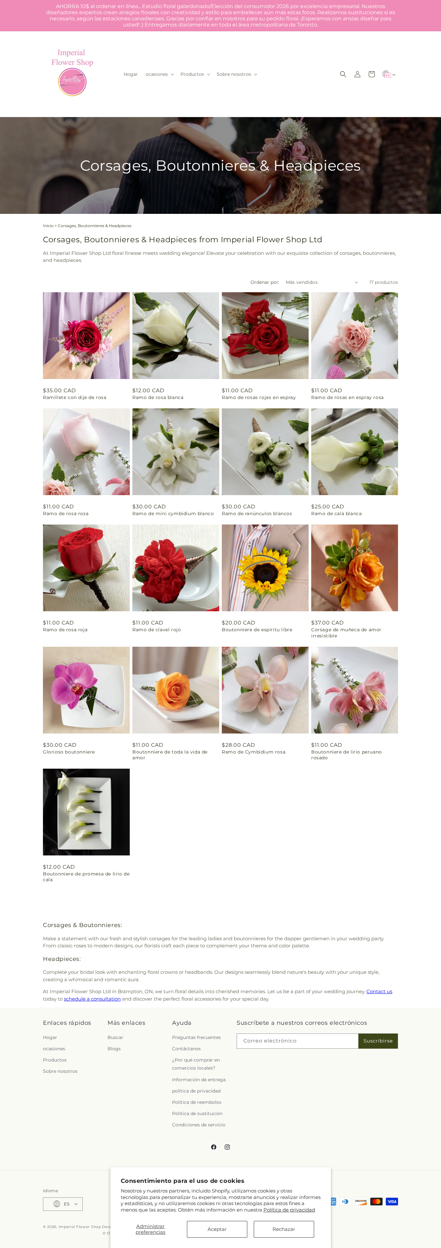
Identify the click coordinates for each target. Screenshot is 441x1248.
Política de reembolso (196, 1102)
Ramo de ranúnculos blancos (257, 513)
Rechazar (283, 1229)
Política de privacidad (289, 1210)
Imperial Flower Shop (80, 1226)
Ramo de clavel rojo (156, 630)
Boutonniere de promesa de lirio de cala (86, 877)
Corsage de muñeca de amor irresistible (346, 632)
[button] (159, 74)
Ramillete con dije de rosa (75, 397)
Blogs (114, 1048)
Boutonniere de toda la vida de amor (170, 755)
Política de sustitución (197, 1113)
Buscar (115, 1037)
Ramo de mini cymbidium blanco (173, 513)
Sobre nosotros (60, 1071)
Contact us (379, 991)
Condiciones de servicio (198, 1125)
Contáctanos (186, 1048)
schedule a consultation (92, 999)
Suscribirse (378, 1041)
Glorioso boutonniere (69, 752)
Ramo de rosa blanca (157, 397)
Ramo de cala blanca (336, 513)
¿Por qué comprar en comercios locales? (196, 1064)
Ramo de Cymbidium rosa (253, 752)
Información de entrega (199, 1079)
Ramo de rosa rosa (65, 513)
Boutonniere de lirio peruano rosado (346, 755)
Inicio (48, 225)
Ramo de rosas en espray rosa (347, 397)
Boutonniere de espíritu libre (257, 630)
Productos (55, 1060)
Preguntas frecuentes (196, 1037)
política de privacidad (196, 1090)
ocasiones (54, 1048)
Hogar (50, 1037)
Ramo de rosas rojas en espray (259, 397)
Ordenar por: (265, 282)
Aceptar (217, 1229)
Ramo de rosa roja (65, 630)
